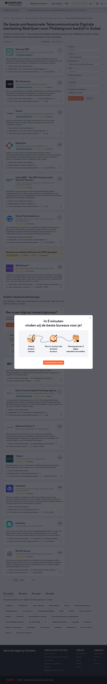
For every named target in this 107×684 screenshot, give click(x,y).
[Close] (90, 317)
